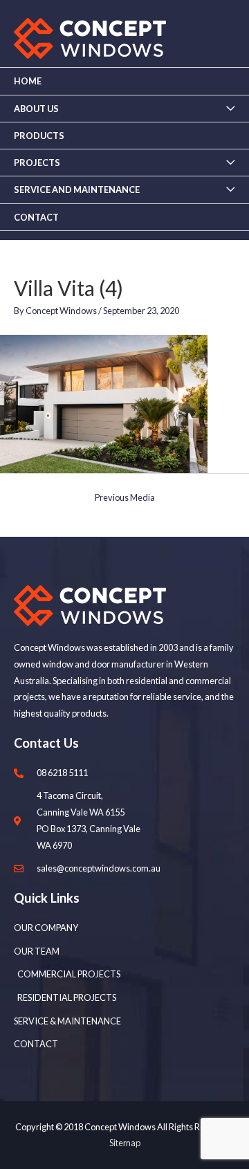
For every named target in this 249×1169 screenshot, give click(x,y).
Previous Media (125, 497)
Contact (36, 217)
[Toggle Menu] (230, 108)
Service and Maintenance (77, 189)
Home (28, 80)
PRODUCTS (39, 135)
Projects (37, 162)
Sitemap (124, 1142)
